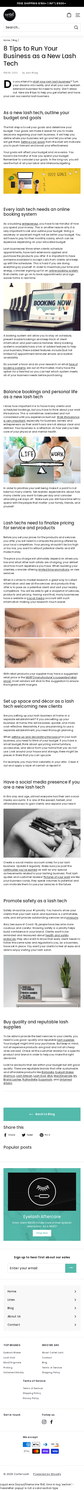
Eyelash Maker (12, 1352)
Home (6, 40)
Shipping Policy (51, 1372)
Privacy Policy (31, 1398)
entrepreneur (30, 223)
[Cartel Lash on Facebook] (51, 1422)
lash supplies (65, 1040)
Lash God (9, 1357)
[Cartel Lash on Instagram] (44, 1422)
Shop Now (42, 1233)
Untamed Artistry (13, 1372)
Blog (14, 40)
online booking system (63, 270)
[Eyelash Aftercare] (42, 1192)
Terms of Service (52, 1367)
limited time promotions (54, 569)
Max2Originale (12, 1362)
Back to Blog (45, 1114)
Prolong (7, 1367)
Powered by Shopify (47, 1474)
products (72, 917)
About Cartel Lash (52, 1352)
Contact (47, 1357)
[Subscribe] (70, 1268)
